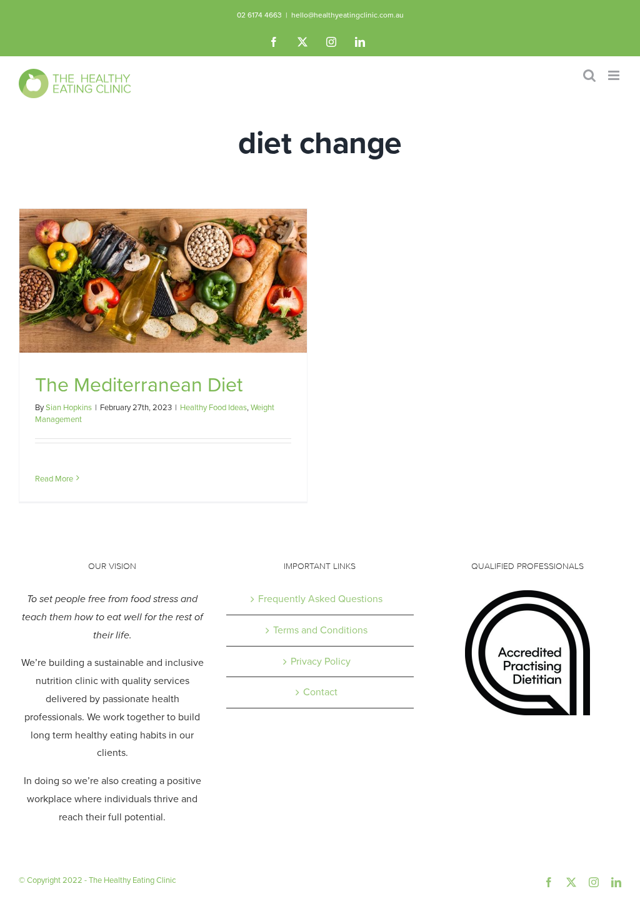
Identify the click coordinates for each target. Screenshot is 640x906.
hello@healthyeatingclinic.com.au (347, 15)
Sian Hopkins (69, 407)
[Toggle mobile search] (589, 75)
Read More (54, 479)
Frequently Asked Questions (320, 598)
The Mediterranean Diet (138, 385)
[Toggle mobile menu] (614, 75)
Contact (320, 692)
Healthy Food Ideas (213, 407)
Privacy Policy (321, 661)
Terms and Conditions (320, 630)
